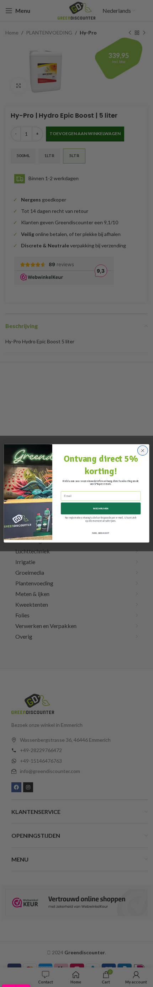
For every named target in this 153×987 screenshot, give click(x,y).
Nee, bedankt (100, 533)
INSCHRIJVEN (101, 508)
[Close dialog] (142, 450)
